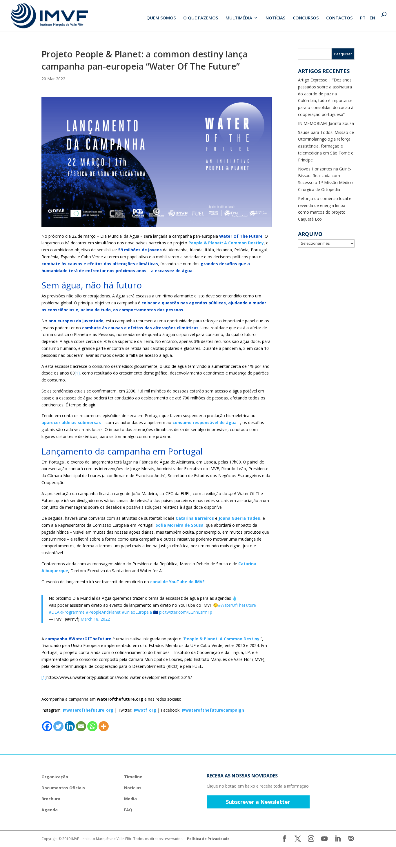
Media (130, 798)
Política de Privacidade (208, 838)
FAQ (128, 810)
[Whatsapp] (92, 726)
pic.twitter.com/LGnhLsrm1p (185, 612)
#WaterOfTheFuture (237, 605)
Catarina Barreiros (195, 518)
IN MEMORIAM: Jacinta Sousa (326, 123)
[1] (77, 373)
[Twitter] (58, 726)
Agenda (49, 810)
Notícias (132, 787)
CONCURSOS (306, 18)
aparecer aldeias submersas (71, 422)
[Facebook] (47, 726)
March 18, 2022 (95, 619)
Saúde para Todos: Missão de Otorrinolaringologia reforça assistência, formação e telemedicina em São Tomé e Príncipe (326, 146)
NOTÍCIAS (275, 18)
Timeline (133, 776)
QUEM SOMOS (161, 18)
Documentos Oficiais (63, 787)
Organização (54, 776)
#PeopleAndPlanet (103, 612)
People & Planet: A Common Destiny (226, 243)
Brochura (50, 798)
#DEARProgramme (67, 612)
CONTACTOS (339, 18)
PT (363, 18)
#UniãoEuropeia (137, 612)
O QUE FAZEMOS (200, 18)
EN (372, 18)
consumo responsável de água (204, 422)
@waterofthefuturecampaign (212, 710)
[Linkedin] (70, 726)
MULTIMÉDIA (239, 18)
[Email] (81, 726)
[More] (104, 726)
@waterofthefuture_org (88, 710)
